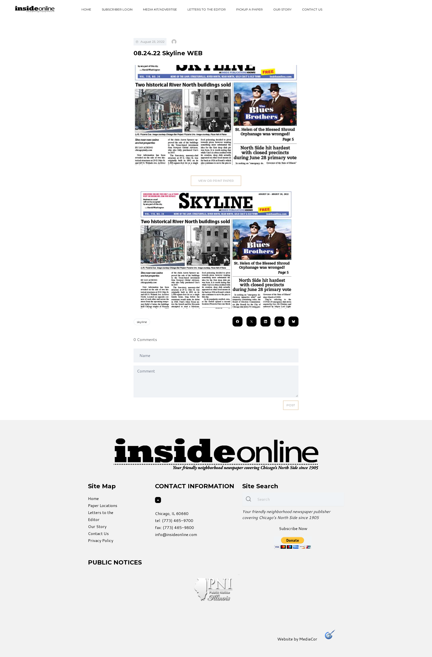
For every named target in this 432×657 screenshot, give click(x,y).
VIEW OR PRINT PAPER (216, 180)
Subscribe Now (293, 528)
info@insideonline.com (176, 534)
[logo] (34, 9)
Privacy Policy (100, 540)
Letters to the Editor (207, 9)
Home (86, 9)
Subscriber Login (117, 9)
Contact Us (312, 9)
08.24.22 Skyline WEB (168, 53)
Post (290, 405)
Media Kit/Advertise (160, 9)
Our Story (282, 9)
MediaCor (308, 639)
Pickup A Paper (249, 9)
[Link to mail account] (158, 500)
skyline (142, 322)
